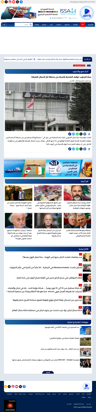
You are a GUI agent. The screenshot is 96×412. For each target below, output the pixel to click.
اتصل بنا (69, 404)
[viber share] (73, 134)
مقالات (83, 397)
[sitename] (86, 386)
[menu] (4, 25)
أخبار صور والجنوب (79, 65)
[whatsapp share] (77, 134)
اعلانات (75, 24)
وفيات (37, 24)
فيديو (44, 24)
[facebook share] (84, 134)
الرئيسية (90, 24)
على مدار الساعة (39, 394)
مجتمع (67, 24)
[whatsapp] (69, 134)
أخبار (82, 24)
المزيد (48, 372)
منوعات (30, 394)
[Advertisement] (48, 41)
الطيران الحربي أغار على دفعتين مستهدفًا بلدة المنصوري (25, 59)
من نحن (88, 404)
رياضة (89, 397)
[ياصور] (86, 10)
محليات (58, 24)
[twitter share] (81, 134)
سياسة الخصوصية (79, 404)
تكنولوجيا (9, 394)
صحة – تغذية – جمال (20, 394)
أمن (51, 24)
